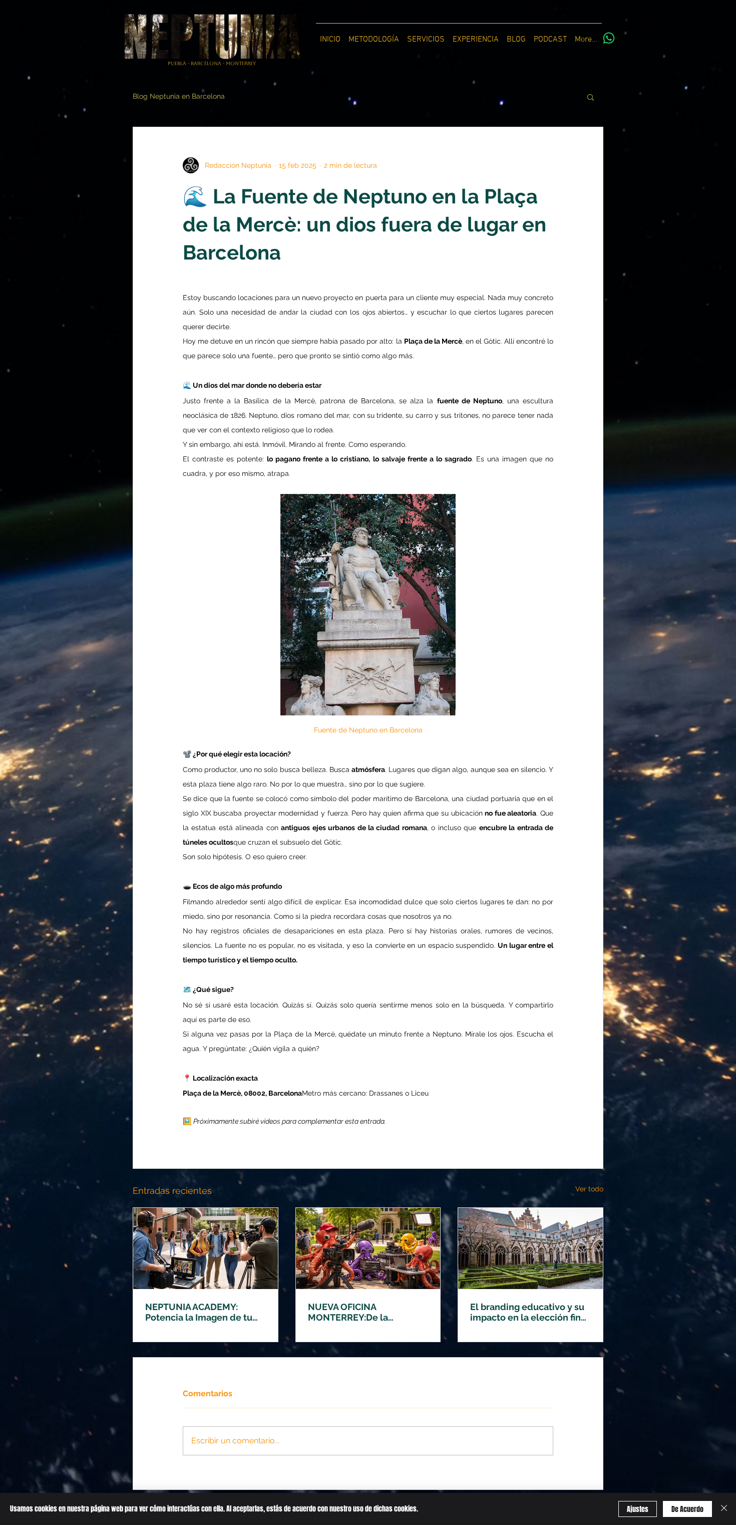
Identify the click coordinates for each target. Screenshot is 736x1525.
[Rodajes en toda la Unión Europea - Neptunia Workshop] (368, 1248)
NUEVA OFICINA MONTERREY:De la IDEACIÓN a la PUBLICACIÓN (348, 1312)
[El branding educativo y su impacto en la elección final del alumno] (530, 1248)
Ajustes (637, 1509)
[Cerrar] (724, 1509)
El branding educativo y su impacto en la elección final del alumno (529, 1312)
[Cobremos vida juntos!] (609, 38)
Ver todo (589, 1189)
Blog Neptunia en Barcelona (179, 96)
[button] (590, 97)
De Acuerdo (687, 1509)
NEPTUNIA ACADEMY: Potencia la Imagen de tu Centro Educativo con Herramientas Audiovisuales (198, 1312)
